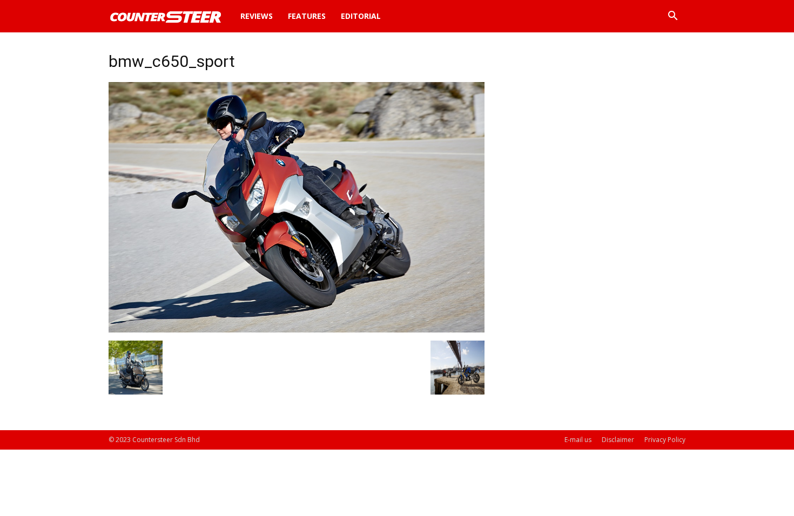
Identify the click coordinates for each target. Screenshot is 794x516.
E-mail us (577, 439)
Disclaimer (618, 439)
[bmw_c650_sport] (297, 329)
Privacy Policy (664, 439)
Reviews (256, 16)
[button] (672, 17)
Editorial (361, 16)
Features (307, 16)
